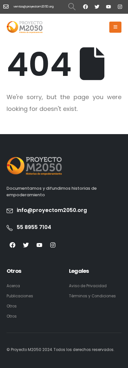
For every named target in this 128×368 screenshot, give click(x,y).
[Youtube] (108, 6)
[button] (72, 6)
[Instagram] (120, 6)
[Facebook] (85, 6)
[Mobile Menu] (115, 27)
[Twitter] (97, 6)
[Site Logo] (25, 27)
